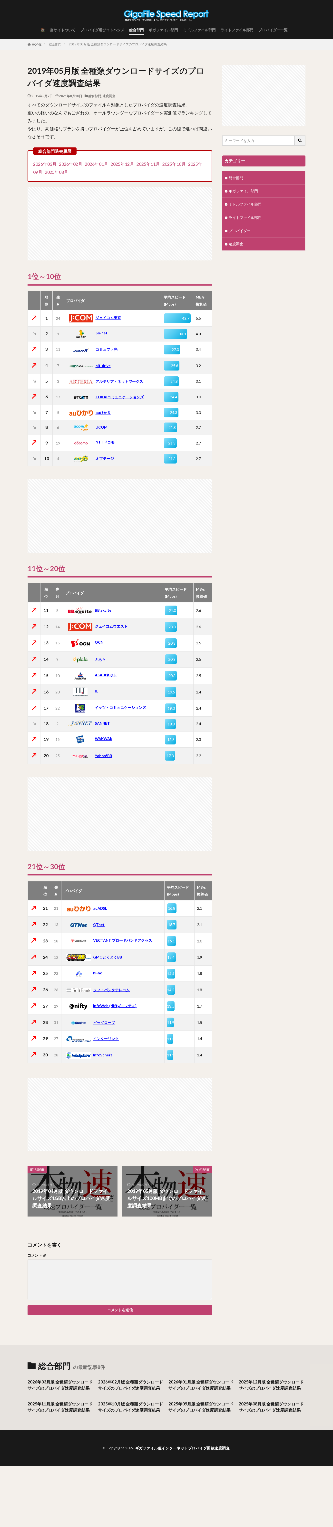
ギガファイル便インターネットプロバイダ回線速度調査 (182, 1448)
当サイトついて (63, 30)
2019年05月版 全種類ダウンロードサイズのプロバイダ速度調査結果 (118, 44)
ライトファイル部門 (237, 30)
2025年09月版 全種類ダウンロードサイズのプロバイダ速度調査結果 (201, 1407)
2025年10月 (174, 164)
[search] (300, 140)
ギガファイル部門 (163, 30)
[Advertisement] (120, 221)
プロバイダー (240, 230)
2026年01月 (96, 164)
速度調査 (109, 96)
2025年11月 (148, 164)
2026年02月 (70, 164)
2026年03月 (45, 164)
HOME (36, 44)
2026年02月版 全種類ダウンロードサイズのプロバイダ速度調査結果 (130, 1385)
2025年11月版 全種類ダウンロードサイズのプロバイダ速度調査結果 (60, 1407)
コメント (37, 1255)
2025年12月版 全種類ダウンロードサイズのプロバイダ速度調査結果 (271, 1385)
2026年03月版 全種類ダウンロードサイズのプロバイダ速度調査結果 (60, 1385)
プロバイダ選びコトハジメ (102, 30)
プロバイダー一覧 (273, 30)
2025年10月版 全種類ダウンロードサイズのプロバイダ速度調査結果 (130, 1407)
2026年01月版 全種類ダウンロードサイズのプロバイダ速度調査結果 (201, 1385)
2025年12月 (122, 164)
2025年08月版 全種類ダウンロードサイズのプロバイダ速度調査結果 (271, 1407)
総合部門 (136, 30)
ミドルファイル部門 (199, 30)
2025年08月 (56, 172)
